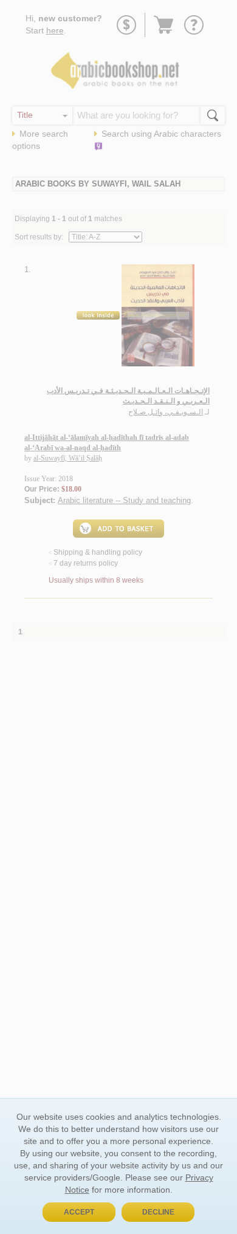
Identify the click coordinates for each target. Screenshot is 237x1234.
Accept (79, 1212)
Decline (158, 1212)
